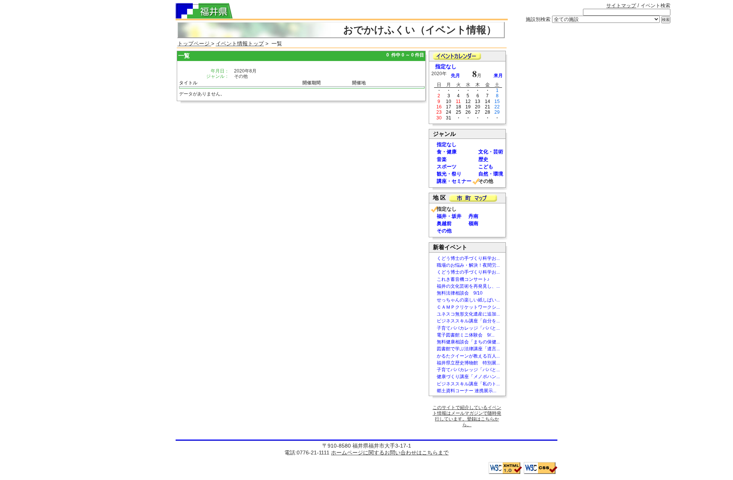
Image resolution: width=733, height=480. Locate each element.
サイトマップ (621, 5)
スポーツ (447, 166)
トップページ (194, 43)
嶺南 (473, 223)
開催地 (359, 82)
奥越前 (444, 223)
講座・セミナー (454, 181)
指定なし (446, 66)
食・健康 (447, 152)
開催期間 (311, 82)
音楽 (442, 159)
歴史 (483, 159)
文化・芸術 (490, 152)
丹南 (473, 216)
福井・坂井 (449, 216)
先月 (455, 75)
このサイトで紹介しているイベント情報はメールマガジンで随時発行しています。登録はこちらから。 (467, 416)
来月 (498, 75)
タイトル (188, 82)
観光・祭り (449, 174)
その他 (444, 231)
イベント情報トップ (240, 43)
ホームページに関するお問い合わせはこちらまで (390, 452)
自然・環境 (490, 174)
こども (485, 166)
